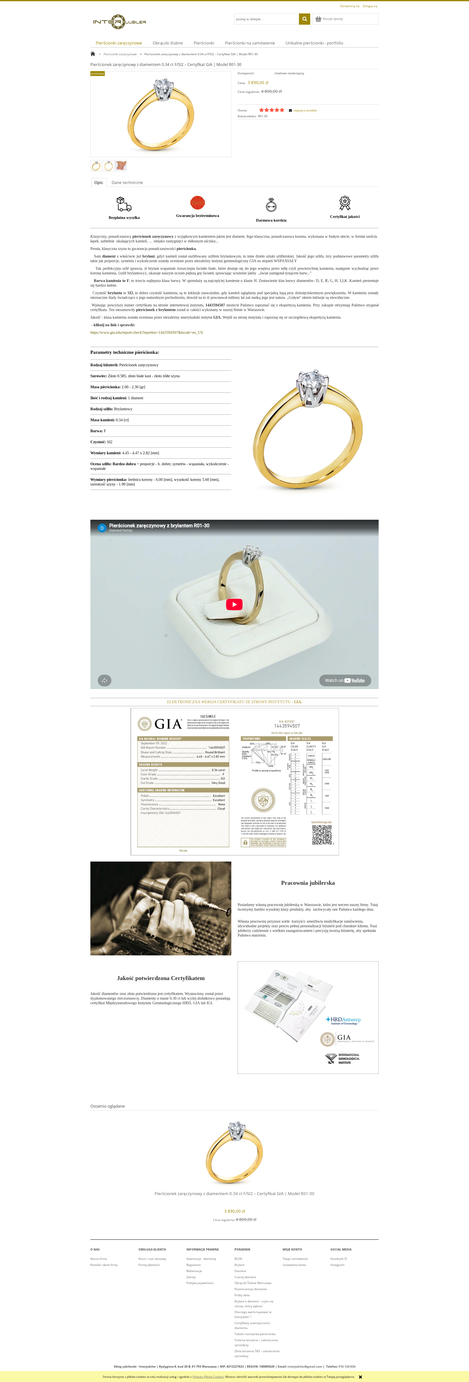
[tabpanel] (234, 638)
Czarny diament (245, 1277)
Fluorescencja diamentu (250, 1289)
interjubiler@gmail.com (305, 1366)
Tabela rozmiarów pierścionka (255, 1334)
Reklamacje (194, 1271)
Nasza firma (98, 1259)
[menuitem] (119, 43)
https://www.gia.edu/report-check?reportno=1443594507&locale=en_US (146, 332)
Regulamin (193, 1265)
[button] (302, 110)
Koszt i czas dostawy (152, 1259)
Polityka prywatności (200, 1283)
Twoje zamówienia (295, 1259)
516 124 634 (347, 1366)
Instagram (337, 1265)
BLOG (238, 1259)
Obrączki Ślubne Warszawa (252, 1283)
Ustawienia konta (294, 1265)
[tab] (99, 182)
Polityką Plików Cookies (208, 1377)
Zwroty (191, 1277)
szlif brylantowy (132, 273)
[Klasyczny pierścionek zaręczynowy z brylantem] (96, 165)
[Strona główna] (119, 21)
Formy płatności (149, 1265)
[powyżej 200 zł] (124, 204)
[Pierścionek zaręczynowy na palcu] (120, 166)
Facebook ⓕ (338, 1259)
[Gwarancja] (197, 202)
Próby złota (242, 1295)
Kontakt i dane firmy (103, 1265)
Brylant (239, 1265)
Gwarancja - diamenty (201, 1259)
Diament (240, 1271)
